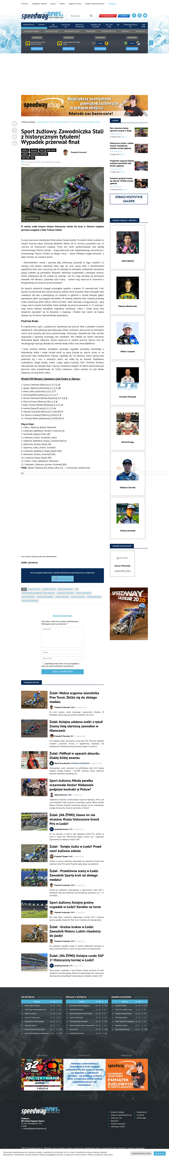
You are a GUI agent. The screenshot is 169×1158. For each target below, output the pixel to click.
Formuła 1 (126, 31)
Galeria (115, 120)
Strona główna (28, 122)
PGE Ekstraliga (53, 26)
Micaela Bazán (62, 597)
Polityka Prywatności (118, 1124)
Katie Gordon (28, 597)
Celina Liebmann (65, 589)
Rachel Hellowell (30, 601)
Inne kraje (143, 26)
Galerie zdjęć (141, 1118)
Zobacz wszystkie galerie (129, 199)
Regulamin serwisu (75, 4)
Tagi (24, 589)
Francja (34, 150)
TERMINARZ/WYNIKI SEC (130, 26)
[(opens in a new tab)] (34, 822)
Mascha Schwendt (45, 597)
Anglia (25, 150)
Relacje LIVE (140, 31)
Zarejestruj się (141, 1112)
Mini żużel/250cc (51, 31)
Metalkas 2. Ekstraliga (79, 26)
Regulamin (115, 1121)
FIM (76, 589)
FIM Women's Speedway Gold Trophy (38, 593)
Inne (42, 150)
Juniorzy (41, 25)
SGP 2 (118, 26)
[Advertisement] (84, 75)
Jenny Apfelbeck (83, 593)
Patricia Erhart (94, 597)
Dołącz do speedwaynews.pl (95, 4)
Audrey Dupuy (49, 589)
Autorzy (53, 4)
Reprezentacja (28, 25)
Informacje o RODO (118, 1127)
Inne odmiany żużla (72, 31)
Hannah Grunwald (65, 593)
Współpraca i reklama (39, 4)
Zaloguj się (112, 4)
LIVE (70, 829)
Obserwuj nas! (64, 578)
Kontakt (62, 4)
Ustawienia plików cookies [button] (141, 1153)
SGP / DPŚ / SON (109, 26)
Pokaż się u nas (116, 1118)
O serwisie (24, 4)
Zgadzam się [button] (159, 1153)
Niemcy (25, 154)
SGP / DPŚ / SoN (28, 158)
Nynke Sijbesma (78, 597)
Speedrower (90, 31)
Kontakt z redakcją (117, 1112)
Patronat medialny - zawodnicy (124, 220)
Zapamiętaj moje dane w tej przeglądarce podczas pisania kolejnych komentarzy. (60, 664)
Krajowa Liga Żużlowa (96, 26)
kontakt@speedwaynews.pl (34, 1128)
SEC (72, 736)
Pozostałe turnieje (31, 31)
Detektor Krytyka (109, 31)
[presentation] (18, 42)
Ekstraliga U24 (66, 26)
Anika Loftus (34, 589)
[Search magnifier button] (91, 16)
